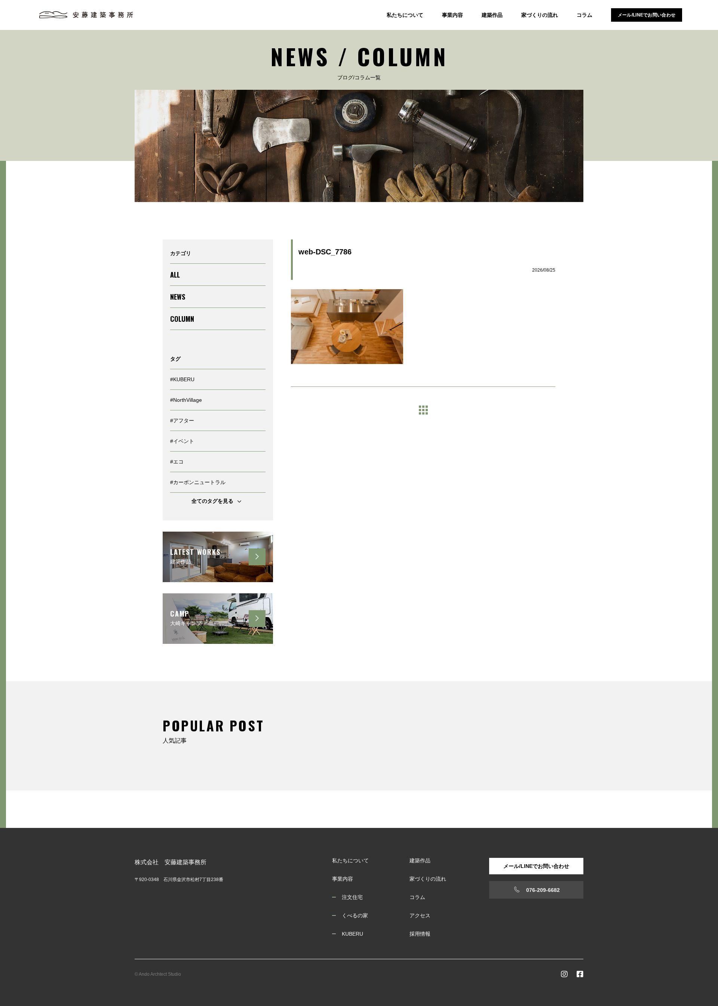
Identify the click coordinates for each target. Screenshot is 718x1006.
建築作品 (492, 15)
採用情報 (419, 933)
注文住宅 (352, 897)
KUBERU (352, 933)
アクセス (419, 915)
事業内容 (452, 15)
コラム (584, 15)
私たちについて (405, 15)
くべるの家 (355, 915)
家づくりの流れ (539, 15)
